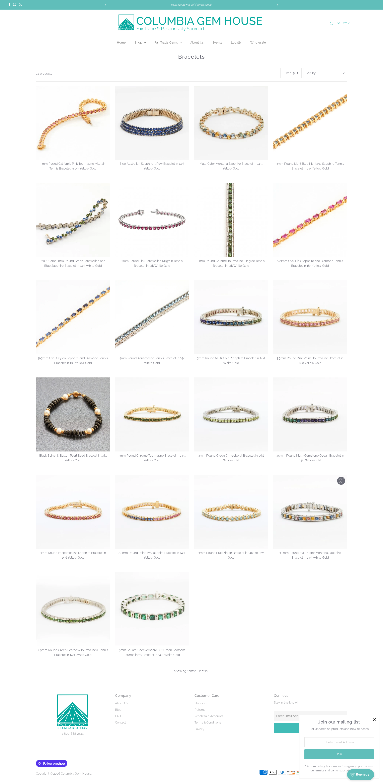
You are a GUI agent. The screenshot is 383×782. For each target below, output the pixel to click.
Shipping (200, 703)
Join (339, 754)
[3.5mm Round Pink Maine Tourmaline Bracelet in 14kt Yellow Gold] (310, 317)
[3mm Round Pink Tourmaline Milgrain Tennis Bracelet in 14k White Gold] (152, 220)
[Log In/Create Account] (338, 23)
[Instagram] (14, 5)
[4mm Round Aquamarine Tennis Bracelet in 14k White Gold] (152, 317)
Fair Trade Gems (167, 42)
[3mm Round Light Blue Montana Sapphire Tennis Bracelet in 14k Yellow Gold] (310, 123)
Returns (199, 710)
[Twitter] (20, 5)
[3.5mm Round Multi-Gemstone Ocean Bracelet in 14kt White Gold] (310, 414)
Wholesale (258, 42)
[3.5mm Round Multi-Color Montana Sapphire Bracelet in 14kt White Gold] (310, 512)
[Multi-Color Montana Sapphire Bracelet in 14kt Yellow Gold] (231, 123)
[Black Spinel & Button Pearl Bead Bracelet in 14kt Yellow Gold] (73, 414)
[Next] (277, 4)
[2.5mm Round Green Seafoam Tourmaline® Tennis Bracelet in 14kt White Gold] (73, 609)
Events (217, 42)
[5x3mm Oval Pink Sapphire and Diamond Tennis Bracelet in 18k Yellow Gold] (310, 220)
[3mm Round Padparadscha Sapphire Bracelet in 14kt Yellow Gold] (73, 512)
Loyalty (236, 42)
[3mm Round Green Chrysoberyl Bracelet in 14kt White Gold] (231, 414)
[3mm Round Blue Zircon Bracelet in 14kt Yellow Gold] (231, 512)
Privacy (199, 729)
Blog (118, 710)
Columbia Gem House (76, 773)
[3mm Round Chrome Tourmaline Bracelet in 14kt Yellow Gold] (152, 414)
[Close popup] (374, 719)
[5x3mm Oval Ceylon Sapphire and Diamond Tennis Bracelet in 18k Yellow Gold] (73, 317)
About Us (197, 42)
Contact (120, 722)
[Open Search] (332, 23)
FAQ (118, 716)
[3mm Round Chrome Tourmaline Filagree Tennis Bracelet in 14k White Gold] (231, 220)
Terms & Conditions (207, 722)
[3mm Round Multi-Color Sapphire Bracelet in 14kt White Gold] (231, 317)
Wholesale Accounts (208, 716)
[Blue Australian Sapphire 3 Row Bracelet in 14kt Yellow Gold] (152, 123)
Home (121, 42)
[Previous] (105, 4)
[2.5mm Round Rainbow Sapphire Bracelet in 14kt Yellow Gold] (152, 512)
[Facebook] (9, 5)
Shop (139, 42)
